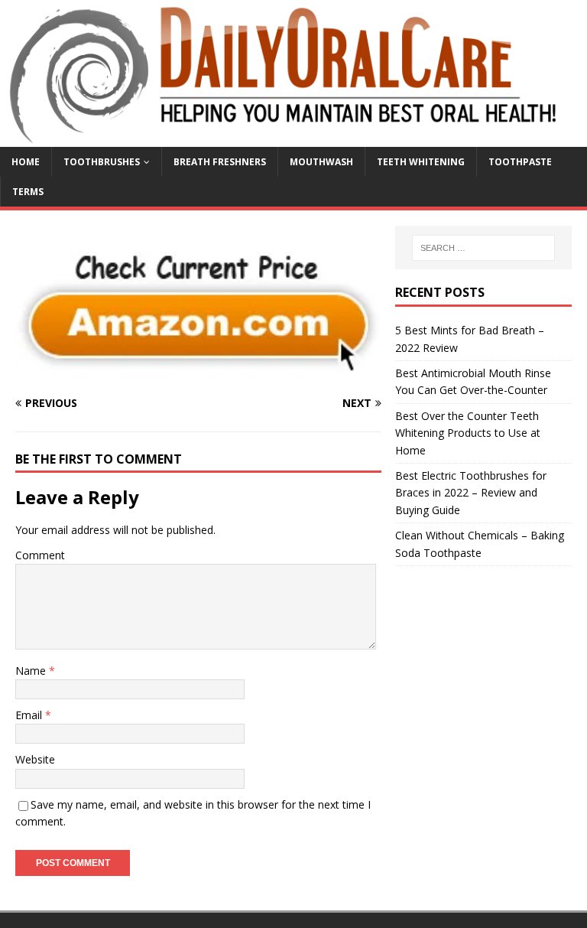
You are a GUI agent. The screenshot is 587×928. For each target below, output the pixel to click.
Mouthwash (321, 161)
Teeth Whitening (421, 161)
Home (25, 161)
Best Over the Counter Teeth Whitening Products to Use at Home (467, 433)
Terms (28, 191)
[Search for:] (483, 248)
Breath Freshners (220, 161)
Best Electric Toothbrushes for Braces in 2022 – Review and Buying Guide (470, 492)
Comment (40, 555)
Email (30, 715)
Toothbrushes (101, 161)
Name (32, 670)
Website (35, 759)
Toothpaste (520, 161)
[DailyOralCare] (293, 138)
